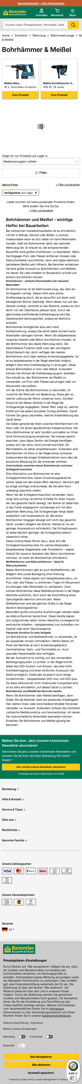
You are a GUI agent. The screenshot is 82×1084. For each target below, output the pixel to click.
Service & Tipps (13, 809)
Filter (43, 173)
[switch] (73, 1078)
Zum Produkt (20, 95)
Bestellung (10, 789)
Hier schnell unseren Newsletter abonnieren (41, 766)
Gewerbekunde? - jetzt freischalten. (41, 3)
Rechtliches (11, 830)
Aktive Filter (10, 185)
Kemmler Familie (14, 840)
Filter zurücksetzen (69, 184)
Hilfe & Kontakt (13, 799)
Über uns (9, 819)
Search (73, 25)
